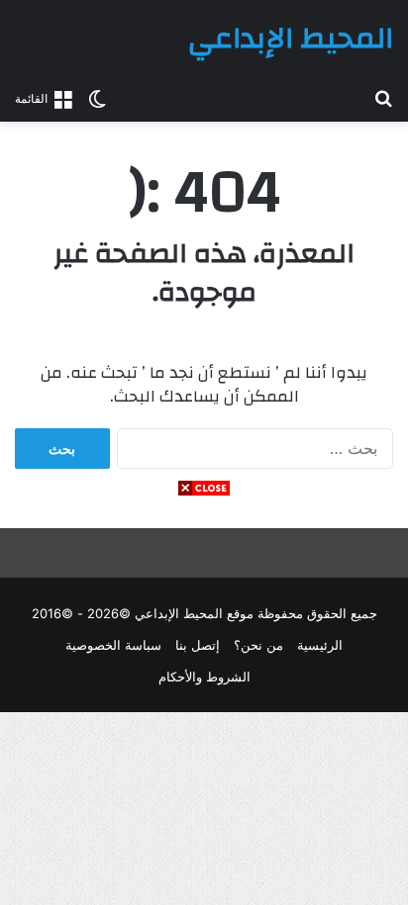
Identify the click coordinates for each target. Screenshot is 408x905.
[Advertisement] (204, 701)
